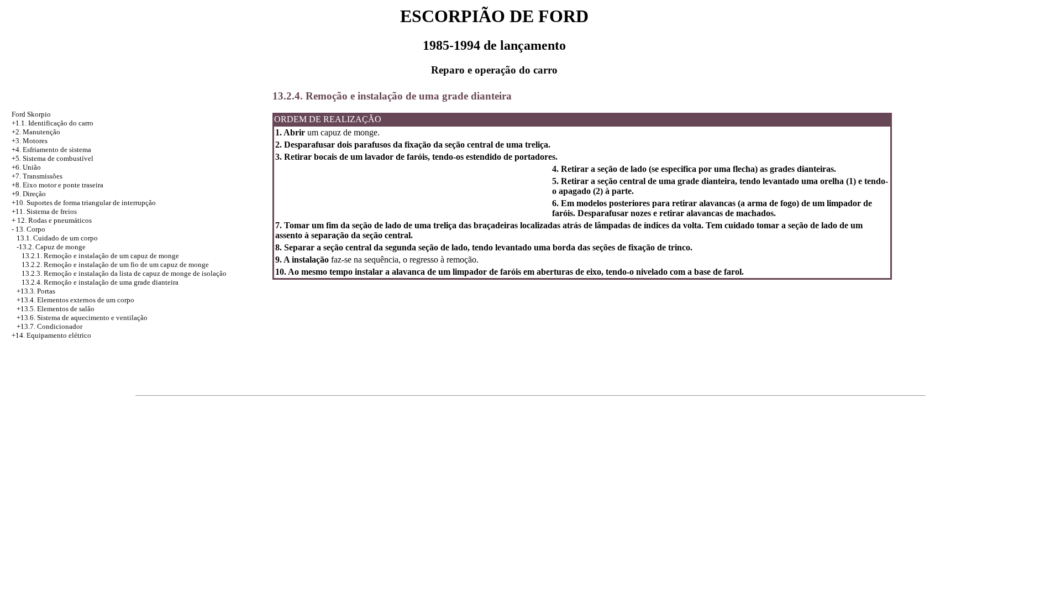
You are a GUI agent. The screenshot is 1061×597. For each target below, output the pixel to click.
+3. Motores (30, 141)
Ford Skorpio (31, 114)
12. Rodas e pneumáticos (54, 220)
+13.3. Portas (36, 291)
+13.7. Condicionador (49, 326)
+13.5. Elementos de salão (55, 309)
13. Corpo (30, 229)
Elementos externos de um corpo (85, 300)
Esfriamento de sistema (57, 149)
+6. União (26, 167)
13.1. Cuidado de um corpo (57, 238)
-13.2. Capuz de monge (51, 247)
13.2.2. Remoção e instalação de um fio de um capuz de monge (115, 264)
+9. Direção (29, 194)
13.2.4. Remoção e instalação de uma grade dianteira (100, 282)
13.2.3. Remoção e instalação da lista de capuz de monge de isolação (124, 273)
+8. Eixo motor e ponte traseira (57, 185)
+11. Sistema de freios (44, 211)
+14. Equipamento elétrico (51, 335)
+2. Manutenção (36, 132)
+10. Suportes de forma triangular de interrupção (84, 202)
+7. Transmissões (37, 176)
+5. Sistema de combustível (52, 158)
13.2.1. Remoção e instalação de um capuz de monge (100, 256)
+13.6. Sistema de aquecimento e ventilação (82, 317)
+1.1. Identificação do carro (52, 123)
